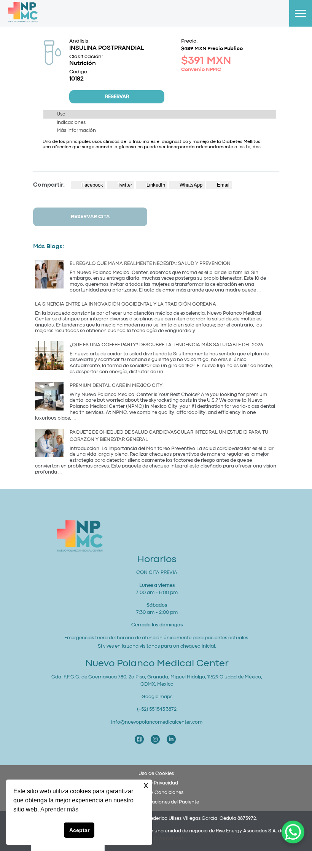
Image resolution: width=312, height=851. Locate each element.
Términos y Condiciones (156, 793)
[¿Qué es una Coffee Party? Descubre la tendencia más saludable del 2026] (49, 356)
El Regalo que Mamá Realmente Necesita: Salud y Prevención (150, 263)
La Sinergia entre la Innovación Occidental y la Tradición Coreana (125, 304)
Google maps (157, 697)
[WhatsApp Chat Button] (293, 832)
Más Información (76, 130)
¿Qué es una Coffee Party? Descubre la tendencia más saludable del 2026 (166, 345)
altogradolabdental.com (156, 838)
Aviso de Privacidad (156, 783)
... (259, 290)
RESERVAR (117, 97)
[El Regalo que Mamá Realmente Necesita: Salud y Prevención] (49, 275)
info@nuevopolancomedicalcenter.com (156, 722)
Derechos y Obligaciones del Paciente (156, 802)
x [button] (145, 785)
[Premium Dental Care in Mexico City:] (49, 397)
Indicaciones (71, 122)
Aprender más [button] (59, 809)
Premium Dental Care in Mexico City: (117, 386)
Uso (61, 114)
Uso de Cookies (156, 774)
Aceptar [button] (79, 830)
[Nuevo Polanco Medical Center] (23, 13)
